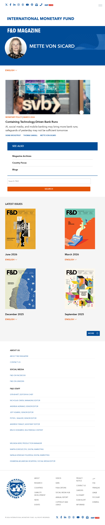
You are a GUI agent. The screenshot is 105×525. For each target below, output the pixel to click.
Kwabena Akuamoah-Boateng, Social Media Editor (32, 461)
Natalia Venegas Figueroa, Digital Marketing (29, 455)
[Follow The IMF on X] (6, 4)
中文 (93, 483)
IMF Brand (80, 504)
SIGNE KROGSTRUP (13, 135)
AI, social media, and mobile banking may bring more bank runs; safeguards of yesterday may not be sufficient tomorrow (41, 129)
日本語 (94, 492)
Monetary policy (13, 117)
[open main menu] (100, 5)
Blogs (15, 170)
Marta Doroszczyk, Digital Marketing (27, 449)
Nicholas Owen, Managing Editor (25, 400)
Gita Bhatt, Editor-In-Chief (21, 394)
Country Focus (19, 163)
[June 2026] (20, 229)
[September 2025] (80, 288)
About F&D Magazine (19, 356)
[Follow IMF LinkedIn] (14, 4)
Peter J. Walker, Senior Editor (23, 418)
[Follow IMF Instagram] (19, 4)
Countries (38, 488)
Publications (61, 488)
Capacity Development (39, 493)
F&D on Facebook (18, 375)
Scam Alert (81, 500)
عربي (93, 478)
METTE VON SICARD (48, 135)
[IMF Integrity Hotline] (41, 4)
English (9, 70)
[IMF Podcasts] (82, 517)
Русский (96, 497)
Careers (79, 490)
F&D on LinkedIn (17, 381)
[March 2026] (80, 229)
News (36, 500)
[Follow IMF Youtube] (27, 4)
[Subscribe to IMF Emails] (36, 4)
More (91, 333)
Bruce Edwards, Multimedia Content (26, 430)
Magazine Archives (21, 156)
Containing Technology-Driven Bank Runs (31, 121)
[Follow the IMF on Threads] (23, 4)
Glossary (80, 495)
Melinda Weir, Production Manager (26, 443)
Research (38, 483)
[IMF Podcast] (32, 4)
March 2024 (29, 117)
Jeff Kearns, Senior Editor (21, 412)
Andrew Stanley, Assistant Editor (25, 424)
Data (57, 483)
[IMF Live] (49, 5)
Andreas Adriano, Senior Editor (24, 406)
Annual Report (62, 497)
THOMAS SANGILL (30, 135)
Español (95, 502)
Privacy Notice (79, 479)
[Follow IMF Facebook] (10, 4)
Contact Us (15, 362)
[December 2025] (20, 288)
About (37, 478)
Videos (58, 478)
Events (37, 504)
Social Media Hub (63, 492)
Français (96, 488)
